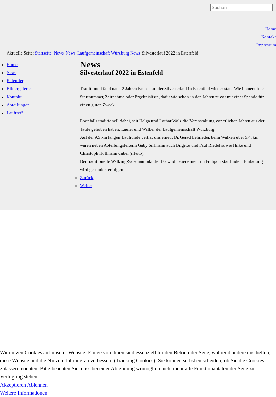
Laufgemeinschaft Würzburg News (108, 53)
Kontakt (268, 37)
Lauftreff (15, 113)
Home (270, 29)
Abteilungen (18, 105)
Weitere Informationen (23, 393)
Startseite (43, 53)
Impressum (266, 45)
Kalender (15, 80)
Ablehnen (37, 385)
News (59, 53)
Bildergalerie (19, 88)
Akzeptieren (13, 385)
